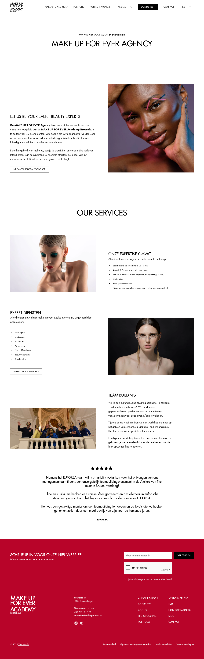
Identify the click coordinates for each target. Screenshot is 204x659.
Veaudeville (23, 644)
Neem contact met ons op (29, 169)
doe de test (144, 604)
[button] (124, 7)
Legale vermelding (163, 644)
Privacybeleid (109, 644)
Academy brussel (178, 598)
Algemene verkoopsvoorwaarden (135, 644)
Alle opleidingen (148, 598)
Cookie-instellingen (185, 644)
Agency (142, 610)
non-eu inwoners (179, 610)
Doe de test (147, 6)
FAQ (170, 604)
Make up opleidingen (56, 7)
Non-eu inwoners (100, 7)
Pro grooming (147, 616)
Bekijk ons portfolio (26, 371)
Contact (169, 6)
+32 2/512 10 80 (82, 612)
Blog (171, 616)
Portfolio (79, 7)
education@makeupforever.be (88, 615)
